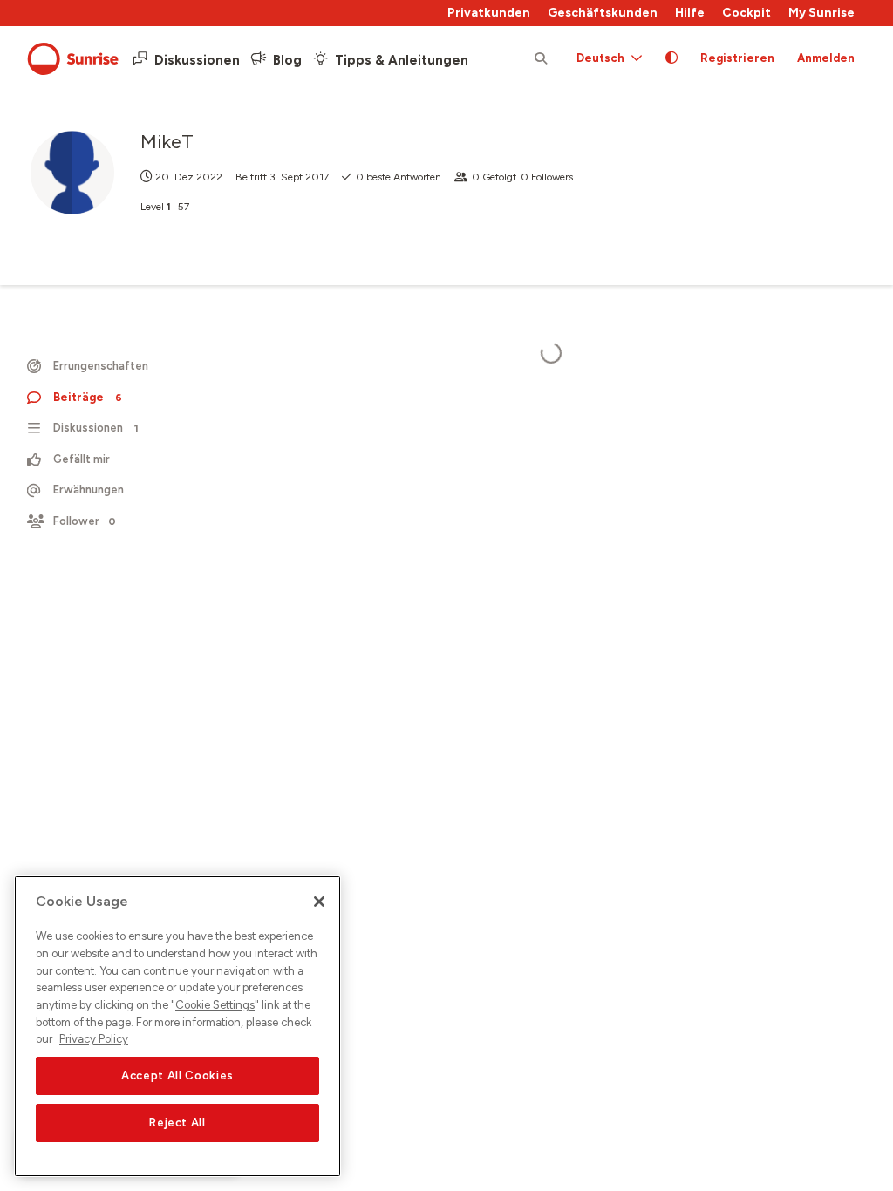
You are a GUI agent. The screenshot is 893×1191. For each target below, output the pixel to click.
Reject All (177, 1122)
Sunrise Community (73, 59)
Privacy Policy (93, 1038)
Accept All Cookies (177, 1075)
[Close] (319, 901)
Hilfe (690, 12)
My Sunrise (821, 12)
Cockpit (746, 12)
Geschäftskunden (603, 12)
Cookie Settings (215, 1004)
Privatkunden (488, 12)
